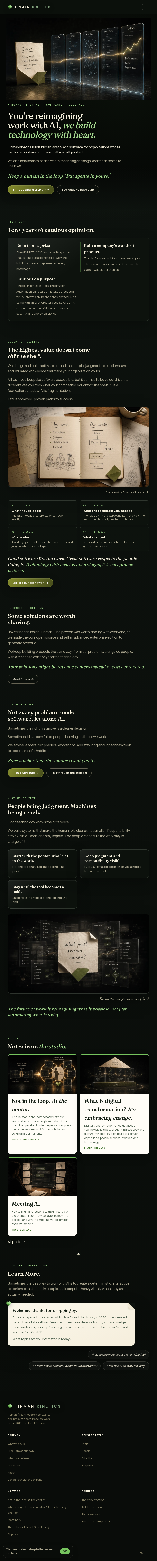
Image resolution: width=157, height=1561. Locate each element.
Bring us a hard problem (96, 1521)
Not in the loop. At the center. (26, 1500)
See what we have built (78, 189)
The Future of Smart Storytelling (28, 1527)
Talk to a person (92, 1507)
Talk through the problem (69, 773)
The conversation (93, 1500)
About (11, 1472)
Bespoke (87, 1465)
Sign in (143, 1552)
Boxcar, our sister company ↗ (26, 1480)
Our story (14, 1465)
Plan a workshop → (25, 773)
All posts (13, 1534)
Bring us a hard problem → (30, 189)
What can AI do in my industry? (126, 1366)
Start (85, 1444)
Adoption (87, 1458)
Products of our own (21, 1451)
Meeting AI (14, 1520)
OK (65, 1551)
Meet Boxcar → (23, 679)
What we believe (18, 1458)
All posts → (16, 1241)
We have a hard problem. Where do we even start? (64, 1366)
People (86, 1451)
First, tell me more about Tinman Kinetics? (118, 1354)
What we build (17, 1444)
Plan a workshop (92, 1514)
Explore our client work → (30, 583)
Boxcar (94, 264)
